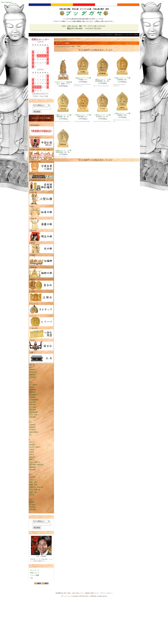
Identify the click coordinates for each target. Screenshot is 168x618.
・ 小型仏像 (33, 192)
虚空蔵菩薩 (33, 412)
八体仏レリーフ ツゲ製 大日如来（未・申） (103, 115)
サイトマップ (34, 570)
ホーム (102, 34)
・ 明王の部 (32, 231)
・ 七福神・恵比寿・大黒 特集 (39, 149)
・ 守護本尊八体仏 (35, 162)
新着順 (79, 46)
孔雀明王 (33, 429)
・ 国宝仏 (32, 340)
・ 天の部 (32, 243)
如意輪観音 (33, 395)
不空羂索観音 (34, 400)
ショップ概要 (34, 575)
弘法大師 (33, 477)
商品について (34, 573)
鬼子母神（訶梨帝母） (37, 464)
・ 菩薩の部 (32, 218)
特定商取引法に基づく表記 (63, 593)
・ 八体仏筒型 (33, 328)
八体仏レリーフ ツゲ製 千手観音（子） (83, 78)
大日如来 (33, 377)
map (31, 578)
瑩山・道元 (33, 482)
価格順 (73, 46)
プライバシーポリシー (106, 593)
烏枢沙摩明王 (34, 432)
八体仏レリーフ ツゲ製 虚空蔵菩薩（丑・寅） (103, 80)
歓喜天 (32, 459)
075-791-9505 (77, 28)
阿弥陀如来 (33, 372)
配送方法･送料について (91, 593)
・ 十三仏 (32, 174)
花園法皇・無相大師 (36, 487)
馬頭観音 (33, 392)
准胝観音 (33, 397)
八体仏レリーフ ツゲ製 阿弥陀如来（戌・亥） (64, 151)
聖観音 (32, 387)
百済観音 (33, 505)
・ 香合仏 (32, 279)
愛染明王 (33, 427)
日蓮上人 (33, 480)
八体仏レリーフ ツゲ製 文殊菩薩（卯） (123, 78)
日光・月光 (33, 415)
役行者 (32, 495)
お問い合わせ (118, 34)
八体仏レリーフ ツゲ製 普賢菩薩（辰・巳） (64, 115)
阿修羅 (32, 502)
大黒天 (32, 450)
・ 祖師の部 (32, 267)
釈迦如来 (33, 370)
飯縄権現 (33, 467)
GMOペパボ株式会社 (91, 596)
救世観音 (33, 507)
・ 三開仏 (32, 291)
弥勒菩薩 (33, 417)
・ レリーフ (32, 316)
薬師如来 (33, 374)
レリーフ (64, 39)
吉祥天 (32, 452)
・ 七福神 (32, 255)
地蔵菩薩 (33, 390)
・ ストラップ (33, 304)
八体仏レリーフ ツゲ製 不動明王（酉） (123, 114)
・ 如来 (31, 206)
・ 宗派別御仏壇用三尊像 (37, 180)
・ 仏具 (31, 352)
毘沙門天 (33, 445)
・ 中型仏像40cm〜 (35, 137)
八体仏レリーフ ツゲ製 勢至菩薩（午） (83, 115)
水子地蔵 (33, 407)
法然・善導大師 (35, 489)
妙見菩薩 (33, 470)
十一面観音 (33, 384)
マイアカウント (109, 34)
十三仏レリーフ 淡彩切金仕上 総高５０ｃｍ (63, 83)
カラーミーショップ (66, 596)
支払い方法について (77, 593)
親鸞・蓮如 (33, 492)
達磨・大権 (33, 484)
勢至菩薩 (33, 409)
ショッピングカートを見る (130, 34)
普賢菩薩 (33, 404)
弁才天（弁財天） (36, 447)
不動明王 (33, 425)
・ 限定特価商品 (34, 125)
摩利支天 (33, 457)
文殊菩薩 (33, 402)
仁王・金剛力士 (35, 462)
